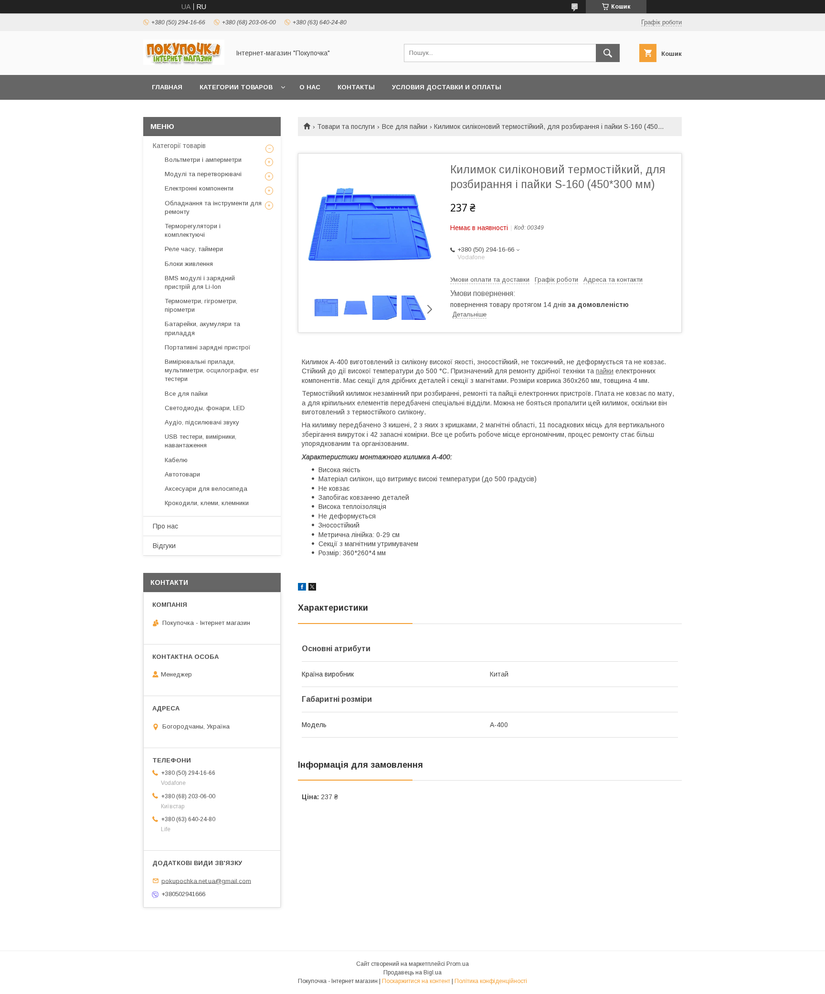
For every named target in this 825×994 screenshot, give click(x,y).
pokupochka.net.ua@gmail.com (206, 880)
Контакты (356, 87)
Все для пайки (404, 126)
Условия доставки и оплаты (446, 87)
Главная (167, 87)
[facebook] (302, 588)
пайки (604, 371)
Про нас (165, 526)
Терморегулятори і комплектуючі (193, 230)
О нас (309, 87)
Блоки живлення (189, 263)
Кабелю (176, 460)
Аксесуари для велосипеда (206, 488)
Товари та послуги (346, 126)
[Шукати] (608, 53)
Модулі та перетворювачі (203, 174)
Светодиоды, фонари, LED (205, 408)
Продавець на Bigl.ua (412, 972)
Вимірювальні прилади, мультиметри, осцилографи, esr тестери (212, 370)
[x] (312, 588)
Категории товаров (236, 87)
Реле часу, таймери (194, 249)
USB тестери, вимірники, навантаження (200, 441)
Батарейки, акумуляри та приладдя (202, 328)
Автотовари (182, 474)
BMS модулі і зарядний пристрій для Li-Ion (200, 282)
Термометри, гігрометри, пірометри (201, 305)
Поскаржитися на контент (416, 981)
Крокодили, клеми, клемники (207, 503)
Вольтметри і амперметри (203, 159)
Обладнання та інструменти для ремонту (213, 207)
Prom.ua (457, 964)
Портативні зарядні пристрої (208, 347)
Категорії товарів (179, 145)
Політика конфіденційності (491, 981)
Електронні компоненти (199, 188)
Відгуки (164, 546)
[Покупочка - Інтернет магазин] (183, 62)
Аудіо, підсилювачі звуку (202, 422)
